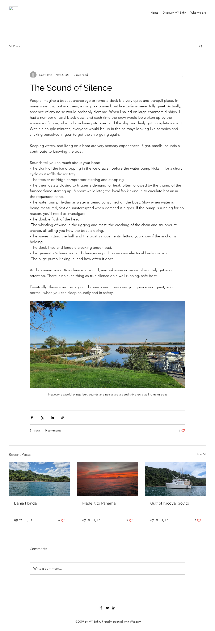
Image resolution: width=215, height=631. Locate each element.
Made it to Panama (99, 503)
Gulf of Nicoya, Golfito (169, 503)
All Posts (14, 46)
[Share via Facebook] (32, 418)
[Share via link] (63, 418)
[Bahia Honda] (39, 479)
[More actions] (182, 74)
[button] (201, 46)
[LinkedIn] (114, 608)
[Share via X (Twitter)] (42, 418)
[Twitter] (107, 608)
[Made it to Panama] (107, 479)
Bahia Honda (25, 503)
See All (201, 454)
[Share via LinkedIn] (52, 418)
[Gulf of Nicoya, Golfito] (175, 479)
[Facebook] (101, 608)
